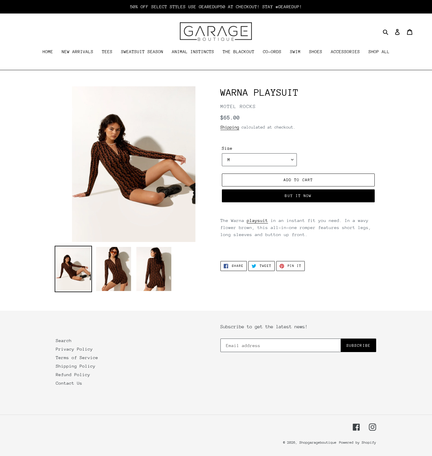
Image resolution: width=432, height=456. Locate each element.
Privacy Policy (74, 348)
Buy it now (298, 195)
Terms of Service (77, 357)
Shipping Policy (76, 366)
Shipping (229, 127)
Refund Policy (73, 374)
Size (227, 148)
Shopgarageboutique (317, 442)
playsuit (257, 220)
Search (64, 340)
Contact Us (69, 383)
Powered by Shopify (357, 442)
